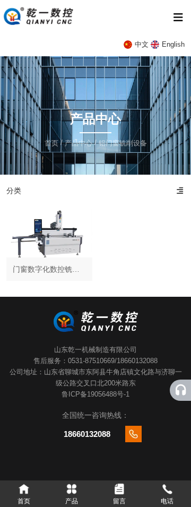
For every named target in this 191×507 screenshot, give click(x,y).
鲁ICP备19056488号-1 (95, 394)
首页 (52, 143)
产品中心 (78, 143)
